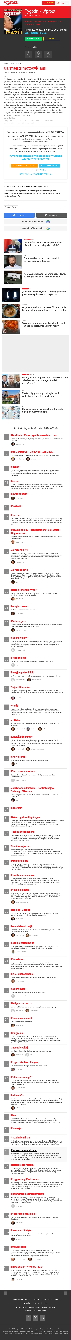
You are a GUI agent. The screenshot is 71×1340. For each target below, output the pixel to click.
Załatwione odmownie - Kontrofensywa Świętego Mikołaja (32, 789)
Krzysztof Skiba (19, 1279)
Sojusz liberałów (20, 687)
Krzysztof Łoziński (20, 665)
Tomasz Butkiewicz (20, 679)
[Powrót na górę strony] (65, 1293)
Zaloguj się (42, 170)
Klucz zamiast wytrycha (24, 771)
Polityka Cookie (42, 1310)
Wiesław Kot (19, 1239)
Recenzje (16, 1128)
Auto (50, 1299)
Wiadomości (18, 1299)
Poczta (15, 515)
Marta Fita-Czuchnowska (22, 902)
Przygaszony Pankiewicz (25, 1179)
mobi (48, 56)
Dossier (15, 481)
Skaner (15, 466)
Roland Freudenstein (21, 780)
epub (38, 56)
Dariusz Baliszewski (21, 951)
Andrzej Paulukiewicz (21, 1259)
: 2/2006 (34, 15)
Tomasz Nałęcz (19, 598)
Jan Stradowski (19, 1010)
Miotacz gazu (18, 621)
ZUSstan (15, 720)
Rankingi (44, 1303)
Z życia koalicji (19, 549)
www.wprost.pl (62, 1333)
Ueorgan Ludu (18, 1247)
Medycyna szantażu (22, 1003)
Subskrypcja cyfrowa (32, 24)
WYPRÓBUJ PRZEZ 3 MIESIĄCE (24, 166)
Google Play (16, 196)
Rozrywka (26, 1303)
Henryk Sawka (19, 498)
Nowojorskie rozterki (22, 1164)
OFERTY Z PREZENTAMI (49, 166)
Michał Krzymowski (35, 459)
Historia (36, 1303)
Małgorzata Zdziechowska (49, 729)
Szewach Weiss (19, 1054)
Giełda (14, 705)
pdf (29, 56)
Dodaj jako (32, 228)
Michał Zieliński (19, 764)
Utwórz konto (33, 39)
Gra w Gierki (18, 756)
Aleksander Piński (20, 729)
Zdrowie (36, 1299)
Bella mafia (17, 1095)
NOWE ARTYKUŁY (36, 174)
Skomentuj (53, 215)
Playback (16, 506)
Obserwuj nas (32, 222)
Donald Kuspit (19, 1206)
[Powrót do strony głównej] (5, 1293)
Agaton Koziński (20, 935)
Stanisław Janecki (20, 444)
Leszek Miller (19, 698)
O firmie (18, 1307)
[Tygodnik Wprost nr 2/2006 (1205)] (13, 21)
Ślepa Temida (18, 657)
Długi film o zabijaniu (23, 1213)
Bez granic (17, 1033)
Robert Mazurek (20, 562)
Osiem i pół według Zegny (25, 817)
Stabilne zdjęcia (20, 846)
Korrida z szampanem (23, 875)
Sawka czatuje (19, 494)
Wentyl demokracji (21, 926)
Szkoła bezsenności (22, 974)
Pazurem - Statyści (21, 1230)
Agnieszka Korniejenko (21, 650)
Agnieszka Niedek (34, 935)
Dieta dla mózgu (20, 889)
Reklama (44, 1307)
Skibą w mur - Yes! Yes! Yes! (27, 1267)
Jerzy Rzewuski (19, 1222)
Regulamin (52, 1307)
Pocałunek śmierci (21, 1018)
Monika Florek (19, 1025)
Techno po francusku (23, 831)
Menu (14, 1115)
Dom (56, 1299)
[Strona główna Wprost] (11, 3)
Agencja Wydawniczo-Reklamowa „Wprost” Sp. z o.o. (32, 1329)
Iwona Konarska (20, 981)
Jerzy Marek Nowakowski (22, 630)
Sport (44, 1299)
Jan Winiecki (19, 800)
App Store (7, 196)
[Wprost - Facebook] (28, 1318)
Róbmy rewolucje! (21, 1077)
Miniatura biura (19, 860)
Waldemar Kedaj (20, 1108)
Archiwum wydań (40, 22)
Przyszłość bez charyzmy (25, 1062)
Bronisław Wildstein (21, 1088)
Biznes (27, 1299)
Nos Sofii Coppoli (21, 909)
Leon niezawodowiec (22, 942)
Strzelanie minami (21, 1137)
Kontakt (25, 1307)
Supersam (16, 807)
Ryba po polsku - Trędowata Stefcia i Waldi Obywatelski (35, 531)
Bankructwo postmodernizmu (27, 1193)
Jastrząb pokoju (20, 1047)
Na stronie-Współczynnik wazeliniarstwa (34, 435)
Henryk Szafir (19, 1069)
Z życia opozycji (20, 569)
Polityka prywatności (30, 1310)
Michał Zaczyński (20, 918)
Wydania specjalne (54, 22)
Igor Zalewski (19, 582)
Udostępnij (20, 215)
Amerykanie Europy (22, 736)
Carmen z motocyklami (24, 1150)
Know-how (17, 959)
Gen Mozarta (18, 988)
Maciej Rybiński (19, 542)
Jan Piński (33, 729)
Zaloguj (51, 39)
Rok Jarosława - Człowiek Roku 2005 (32, 451)
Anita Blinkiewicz (20, 459)
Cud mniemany (19, 637)
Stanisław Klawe (37, 1259)
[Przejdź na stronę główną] (2, 3)
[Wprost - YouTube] (42, 1318)
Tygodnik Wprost (40, 11)
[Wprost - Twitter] (35, 1318)
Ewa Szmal (32, 1054)
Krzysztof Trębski (20, 749)
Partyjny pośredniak (22, 672)
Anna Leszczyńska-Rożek (22, 996)
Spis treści (28, 22)
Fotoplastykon (19, 606)
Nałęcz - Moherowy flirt (24, 589)
